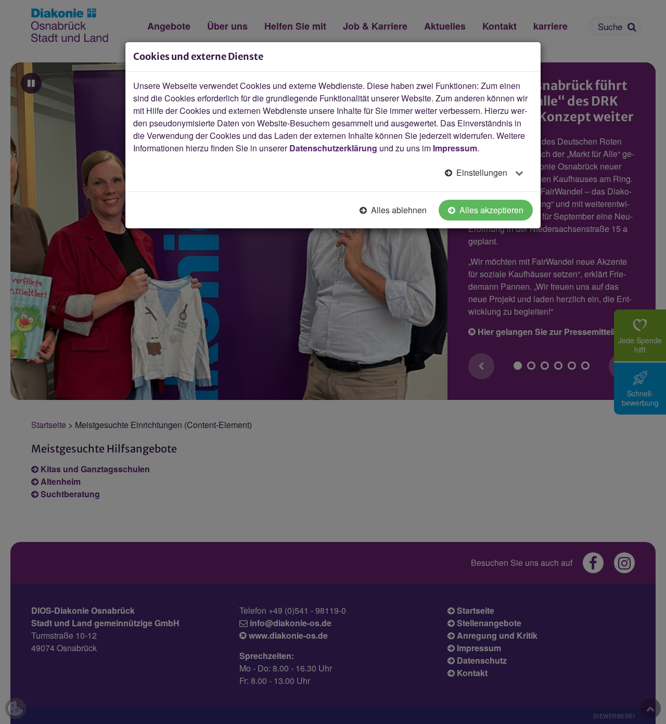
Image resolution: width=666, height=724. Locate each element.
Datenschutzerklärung (333, 148)
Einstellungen (481, 172)
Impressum (455, 148)
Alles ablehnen (398, 210)
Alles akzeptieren (490, 210)
